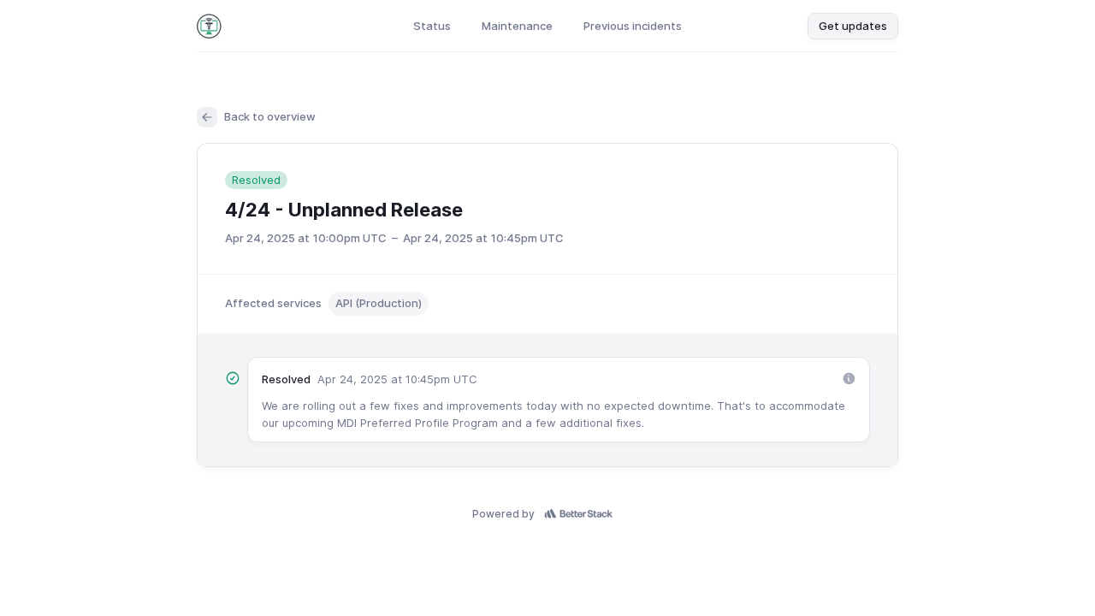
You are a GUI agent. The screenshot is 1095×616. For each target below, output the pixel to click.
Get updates (853, 26)
